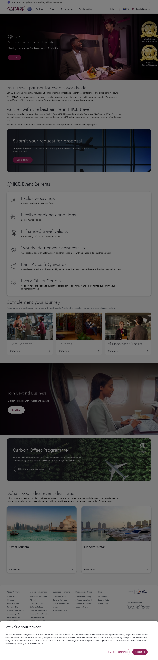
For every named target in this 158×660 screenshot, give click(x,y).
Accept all (140, 652)
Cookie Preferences (119, 652)
